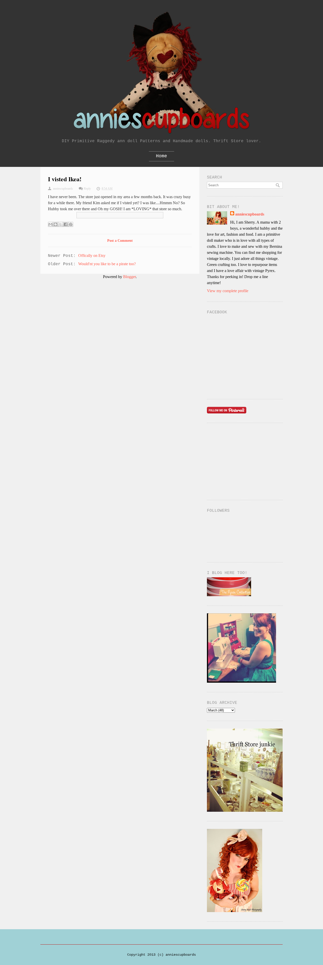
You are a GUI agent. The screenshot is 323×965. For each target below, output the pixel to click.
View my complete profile (227, 291)
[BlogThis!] (55, 224)
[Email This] (50, 224)
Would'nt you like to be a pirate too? (107, 264)
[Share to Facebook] (65, 224)
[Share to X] (60, 224)
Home (161, 156)
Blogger (129, 277)
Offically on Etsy (91, 255)
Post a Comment (120, 241)
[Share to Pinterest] (70, 224)
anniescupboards (249, 214)
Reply (87, 188)
